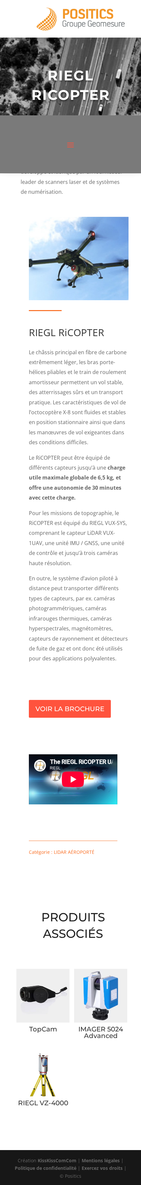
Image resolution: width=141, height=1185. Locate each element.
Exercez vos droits (102, 1168)
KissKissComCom (57, 1160)
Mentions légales (101, 1160)
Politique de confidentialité (45, 1168)
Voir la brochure (69, 709)
